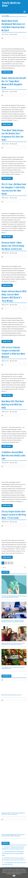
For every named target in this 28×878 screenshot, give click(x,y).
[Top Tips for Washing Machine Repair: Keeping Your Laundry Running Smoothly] (14, 593)
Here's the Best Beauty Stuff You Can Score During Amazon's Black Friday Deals (13, 835)
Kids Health (14, 34)
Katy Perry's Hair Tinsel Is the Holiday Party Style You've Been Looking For (13, 813)
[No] (26, 872)
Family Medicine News (11, 4)
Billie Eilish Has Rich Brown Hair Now (11, 695)
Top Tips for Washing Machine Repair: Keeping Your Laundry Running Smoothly (13, 596)
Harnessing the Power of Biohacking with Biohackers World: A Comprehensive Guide (12, 621)
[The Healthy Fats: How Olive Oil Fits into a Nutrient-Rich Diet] (14, 665)
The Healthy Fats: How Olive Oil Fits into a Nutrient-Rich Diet (12, 667)
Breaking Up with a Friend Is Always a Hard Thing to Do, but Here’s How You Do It (12, 643)
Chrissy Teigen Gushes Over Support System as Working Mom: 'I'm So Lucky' (13, 514)
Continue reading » (7, 72)
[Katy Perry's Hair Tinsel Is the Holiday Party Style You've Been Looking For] (14, 700)
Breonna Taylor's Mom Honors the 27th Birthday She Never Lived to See (12, 245)
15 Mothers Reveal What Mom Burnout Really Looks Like (13, 455)
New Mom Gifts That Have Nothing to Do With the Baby (12, 404)
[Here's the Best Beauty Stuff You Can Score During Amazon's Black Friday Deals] (14, 820)
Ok (14, 875)
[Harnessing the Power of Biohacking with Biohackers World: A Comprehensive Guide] (14, 618)
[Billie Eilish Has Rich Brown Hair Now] (14, 680)
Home (3, 16)
